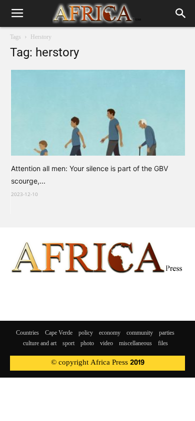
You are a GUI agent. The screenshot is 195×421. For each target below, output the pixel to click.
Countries (27, 333)
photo (87, 343)
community (139, 333)
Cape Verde (58, 333)
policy (85, 333)
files (163, 343)
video (106, 343)
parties (166, 333)
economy (109, 333)
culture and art (39, 343)
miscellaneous (135, 343)
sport (68, 343)
